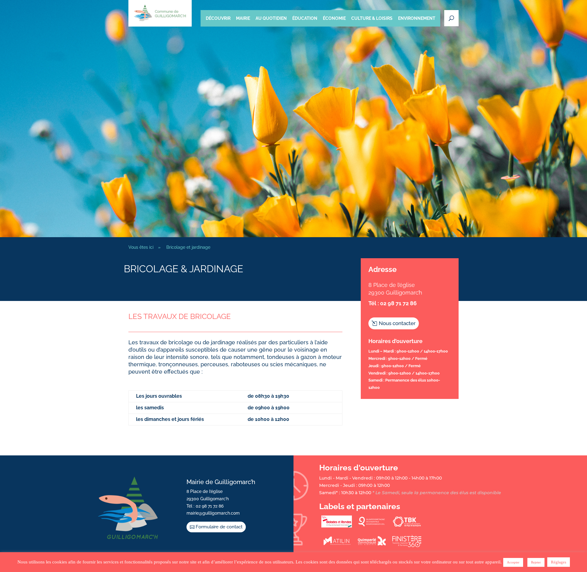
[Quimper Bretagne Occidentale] (371, 526)
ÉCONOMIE (334, 18)
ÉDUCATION (304, 18)
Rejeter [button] (536, 562)
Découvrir (218, 18)
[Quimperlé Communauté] (371, 545)
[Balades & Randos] (336, 526)
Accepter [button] (513, 562)
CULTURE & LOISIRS (372, 18)
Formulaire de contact (219, 527)
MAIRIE (243, 18)
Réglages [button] (558, 562)
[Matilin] (336, 545)
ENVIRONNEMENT (416, 18)
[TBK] (407, 526)
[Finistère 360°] (407, 545)
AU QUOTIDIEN (271, 18)
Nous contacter (397, 323)
